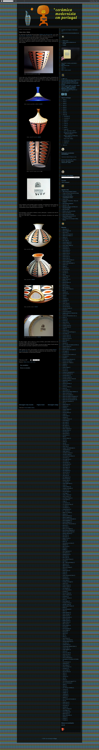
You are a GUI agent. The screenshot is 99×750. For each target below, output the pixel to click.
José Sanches (66, 462)
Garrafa (64, 407)
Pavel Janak (65, 580)
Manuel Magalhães (67, 520)
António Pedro (66, 258)
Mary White (65, 535)
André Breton (65, 248)
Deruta (64, 341)
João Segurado (66, 470)
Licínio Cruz (65, 489)
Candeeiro (65, 298)
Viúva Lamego (66, 711)
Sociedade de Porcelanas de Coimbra (70, 659)
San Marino (65, 643)
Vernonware (65, 705)
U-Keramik (65, 695)
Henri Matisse (65, 427)
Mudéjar (64, 549)
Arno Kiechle (65, 269)
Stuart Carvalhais (66, 666)
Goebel (64, 414)
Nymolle (64, 560)
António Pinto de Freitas (68, 259)
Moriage (64, 548)
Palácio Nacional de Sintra (68, 575)
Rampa (64, 607)
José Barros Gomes (67, 452)
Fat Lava (64, 369)
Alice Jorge (65, 240)
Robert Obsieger (66, 614)
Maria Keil (65, 525)
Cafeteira (64, 292)
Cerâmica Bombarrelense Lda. (69, 315)
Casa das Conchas (67, 308)
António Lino (65, 255)
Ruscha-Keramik (66, 628)
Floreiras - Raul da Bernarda (67, 161)
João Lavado (65, 468)
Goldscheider (65, 415)
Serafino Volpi (65, 647)
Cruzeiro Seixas (66, 335)
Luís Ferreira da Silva (67, 504)
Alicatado (65, 238)
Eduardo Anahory (66, 346)
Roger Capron (65, 618)
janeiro (65, 142)
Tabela (64, 674)
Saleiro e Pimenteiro (67, 639)
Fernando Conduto (66, 377)
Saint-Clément (66, 638)
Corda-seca (65, 330)
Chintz (64, 317)
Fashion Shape (66, 367)
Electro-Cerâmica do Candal (68, 349)
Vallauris (64, 697)
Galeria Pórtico (66, 404)
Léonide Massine (66, 509)
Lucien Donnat (66, 499)
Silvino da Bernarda (67, 657)
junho (65, 123)
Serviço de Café (66, 652)
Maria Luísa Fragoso (67, 528)
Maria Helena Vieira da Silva (69, 523)
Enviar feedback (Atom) (29, 407)
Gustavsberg (65, 420)
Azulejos (64, 277)
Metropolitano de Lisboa (68, 543)
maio (65, 125)
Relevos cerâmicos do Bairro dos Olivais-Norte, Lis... (71, 136)
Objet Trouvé (65, 565)
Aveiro (28, 362)
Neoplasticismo (66, 554)
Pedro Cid (65, 583)
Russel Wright (65, 630)
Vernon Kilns (65, 703)
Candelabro (65, 300)
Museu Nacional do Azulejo (68, 214)
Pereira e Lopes (66, 586)
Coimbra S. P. (65, 323)
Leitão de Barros (66, 486)
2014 (64, 111)
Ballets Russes (66, 279)
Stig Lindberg (65, 665)
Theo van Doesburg (67, 682)
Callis (64, 297)
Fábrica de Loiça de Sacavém (69, 399)
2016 (64, 107)
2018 (64, 103)
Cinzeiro (64, 320)
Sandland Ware (66, 644)
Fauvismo (65, 370)
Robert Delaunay (66, 612)
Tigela (64, 684)
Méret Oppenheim (66, 551)
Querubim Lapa (66, 604)
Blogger (55, 738)
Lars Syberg (65, 481)
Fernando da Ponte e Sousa (68, 378)
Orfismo (64, 568)
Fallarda (64, 364)
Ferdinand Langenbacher (68, 372)
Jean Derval (65, 444)
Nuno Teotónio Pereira (67, 559)
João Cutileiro (65, 465)
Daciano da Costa (66, 338)
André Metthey (66, 250)
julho (65, 121)
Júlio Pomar (65, 475)
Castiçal (64, 309)
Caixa (31, 362)
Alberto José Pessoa (67, 234)
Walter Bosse (65, 713)
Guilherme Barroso (66, 419)
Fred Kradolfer (66, 390)
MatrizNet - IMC (66, 205)
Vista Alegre (65, 710)
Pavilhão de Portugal (67, 581)
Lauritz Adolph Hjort (67, 483)
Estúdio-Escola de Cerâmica (69, 354)
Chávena (64, 319)
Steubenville (65, 663)
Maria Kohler (65, 527)
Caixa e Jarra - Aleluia (68, 138)
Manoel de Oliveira (66, 515)
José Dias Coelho (66, 454)
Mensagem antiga (53, 405)
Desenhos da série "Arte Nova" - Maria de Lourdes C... (70, 133)
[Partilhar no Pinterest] (39, 360)
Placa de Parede (66, 593)
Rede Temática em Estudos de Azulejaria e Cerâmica (69, 216)
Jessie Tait (65, 446)
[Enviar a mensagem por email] (33, 360)
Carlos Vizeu (65, 199)
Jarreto (64, 441)
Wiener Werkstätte (66, 715)
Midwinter (65, 544)
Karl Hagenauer (66, 477)
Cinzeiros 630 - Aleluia (66, 162)
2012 (64, 114)
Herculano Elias (66, 430)
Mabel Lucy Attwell (67, 512)
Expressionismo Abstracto (68, 359)
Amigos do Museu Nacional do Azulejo (71, 193)
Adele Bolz (65, 229)
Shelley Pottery (66, 656)
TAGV (64, 673)
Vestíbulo (65, 707)
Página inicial (40, 405)
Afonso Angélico (66, 230)
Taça (64, 678)
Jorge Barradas (66, 449)
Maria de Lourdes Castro (68, 531)
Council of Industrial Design (68, 331)
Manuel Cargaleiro (66, 517)
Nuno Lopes (65, 557)
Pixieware (65, 591)
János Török (65, 473)
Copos (64, 328)
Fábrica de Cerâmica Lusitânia (69, 398)
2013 (64, 112)
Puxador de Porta (66, 602)
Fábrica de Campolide (67, 394)
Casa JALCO (65, 305)
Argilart (64, 266)
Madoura (64, 514)
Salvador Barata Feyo (67, 641)
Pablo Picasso (66, 570)
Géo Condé (65, 422)
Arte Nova (65, 272)
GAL (64, 402)
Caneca (64, 301)
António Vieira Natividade (68, 263)
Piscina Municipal (66, 589)
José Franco (65, 457)
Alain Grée (65, 232)
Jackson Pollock (66, 438)
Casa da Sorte (66, 306)
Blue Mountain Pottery (67, 288)
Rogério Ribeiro (66, 622)
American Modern (66, 243)
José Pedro (65, 460)
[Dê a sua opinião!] (35, 360)
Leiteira (64, 485)
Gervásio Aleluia (66, 412)
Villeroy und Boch (66, 708)
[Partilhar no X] (36, 360)
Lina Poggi (65, 493)
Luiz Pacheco (65, 502)
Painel (64, 572)
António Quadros (66, 261)
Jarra (34, 362)
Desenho (64, 343)
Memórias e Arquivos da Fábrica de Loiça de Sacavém (70, 207)
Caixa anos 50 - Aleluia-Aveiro (25, 35)
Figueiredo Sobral (66, 380)
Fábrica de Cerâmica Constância (69, 396)
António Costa (66, 253)
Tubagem (65, 692)
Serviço (64, 651)
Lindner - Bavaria (66, 494)
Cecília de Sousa (66, 311)
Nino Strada (65, 556)
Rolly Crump (65, 623)
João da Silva (65, 472)
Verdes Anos (65, 702)
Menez (64, 541)
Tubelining (65, 694)
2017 (64, 105)
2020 (64, 99)
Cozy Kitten (65, 333)
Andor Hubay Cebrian (67, 245)
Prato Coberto (65, 601)
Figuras (64, 381)
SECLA (64, 633)
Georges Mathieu (66, 409)
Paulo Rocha (65, 578)
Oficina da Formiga (67, 567)
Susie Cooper (65, 670)
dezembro (66, 116)
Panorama (65, 577)
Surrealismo (65, 668)
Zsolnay (64, 718)
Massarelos (65, 536)
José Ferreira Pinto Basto (68, 456)
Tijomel (64, 686)
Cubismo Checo (66, 336)
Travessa (65, 689)
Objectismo (65, 564)
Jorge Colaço (65, 451)
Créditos (64, 45)
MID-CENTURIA (66, 209)
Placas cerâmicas (66, 594)
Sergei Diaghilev (66, 649)
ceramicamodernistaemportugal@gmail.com (70, 33)
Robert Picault (66, 615)
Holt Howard (65, 431)
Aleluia (25, 362)
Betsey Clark (65, 285)
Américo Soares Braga (67, 194)
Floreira (64, 385)
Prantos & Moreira (66, 598)
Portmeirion (65, 596)
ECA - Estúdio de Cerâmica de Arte (70, 344)
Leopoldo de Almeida (67, 488)
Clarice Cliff (65, 322)
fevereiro (66, 141)
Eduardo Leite (65, 348)
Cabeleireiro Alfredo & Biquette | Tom (68, 156)
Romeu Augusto (66, 625)
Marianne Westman (67, 533)
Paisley (64, 573)
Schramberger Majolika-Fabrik (69, 646)
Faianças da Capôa (67, 361)
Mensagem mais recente (26, 405)
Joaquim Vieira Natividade (68, 448)
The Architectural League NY (69, 681)
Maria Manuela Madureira (68, 203)
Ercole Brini (65, 352)
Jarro (64, 443)
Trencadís (65, 691)
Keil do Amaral (66, 478)
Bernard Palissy (66, 282)
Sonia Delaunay (66, 662)
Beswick (64, 284)
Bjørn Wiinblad (66, 287)
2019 (64, 101)
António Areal (65, 251)
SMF (64, 635)
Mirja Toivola (65, 546)
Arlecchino (65, 267)
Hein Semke (65, 425)
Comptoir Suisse (66, 325)
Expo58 (64, 357)
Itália (64, 436)
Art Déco (64, 271)
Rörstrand (65, 631)
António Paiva (65, 256)
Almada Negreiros (66, 242)
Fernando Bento (66, 375)
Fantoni (64, 365)
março (65, 129)
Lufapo (64, 501)
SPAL (64, 636)
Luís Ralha (65, 506)
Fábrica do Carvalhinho (67, 401)
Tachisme (65, 676)
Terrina (64, 679)
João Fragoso (65, 467)
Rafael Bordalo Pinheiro (67, 606)
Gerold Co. (65, 410)
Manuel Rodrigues (66, 522)
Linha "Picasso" (66, 496)
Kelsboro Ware (66, 480)
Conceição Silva (66, 327)
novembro (66, 118)
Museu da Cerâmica (67, 212)
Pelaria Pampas (66, 585)
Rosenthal (65, 626)
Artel (64, 274)
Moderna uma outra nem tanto (45, 34)
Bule (64, 290)
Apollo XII (65, 264)
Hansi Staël (65, 423)
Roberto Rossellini (66, 617)
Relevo (64, 610)
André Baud (65, 247)
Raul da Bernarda (66, 609)
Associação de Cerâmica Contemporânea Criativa (68, 197)
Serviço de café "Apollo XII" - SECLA (68, 159)
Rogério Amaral (66, 620)
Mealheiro (65, 539)
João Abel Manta (66, 464)
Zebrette (64, 716)
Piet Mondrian (65, 588)
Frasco (64, 388)
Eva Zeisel (65, 356)
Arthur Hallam (65, 275)
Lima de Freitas (66, 491)
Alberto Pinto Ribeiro (67, 235)
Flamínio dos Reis (66, 383)
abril (65, 127)
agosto (65, 120)
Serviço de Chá (66, 654)
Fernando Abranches (67, 373)
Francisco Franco (66, 386)
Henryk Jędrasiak (66, 428)
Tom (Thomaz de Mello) (68, 687)
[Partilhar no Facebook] (37, 360)
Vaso (64, 700)
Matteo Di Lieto (66, 538)
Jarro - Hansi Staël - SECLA (70, 130)
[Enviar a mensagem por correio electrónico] (31, 360)
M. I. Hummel (65, 510)
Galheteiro (65, 406)
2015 (64, 109)
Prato (64, 599)
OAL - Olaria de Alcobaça (68, 562)
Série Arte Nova (66, 671)
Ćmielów (64, 720)
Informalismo (65, 435)
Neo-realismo (65, 552)
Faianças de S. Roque (67, 362)
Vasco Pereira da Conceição (69, 699)
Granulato (65, 417)
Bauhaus (64, 280)
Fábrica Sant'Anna (66, 393)
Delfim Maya (65, 340)
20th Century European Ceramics (70, 191)
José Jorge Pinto (66, 459)
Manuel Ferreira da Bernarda (69, 518)
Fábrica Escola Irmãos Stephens (69, 391)
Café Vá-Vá (65, 293)
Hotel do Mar (65, 433)
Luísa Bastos (65, 507)
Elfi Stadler (65, 351)
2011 (64, 145)
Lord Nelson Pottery (67, 498)
